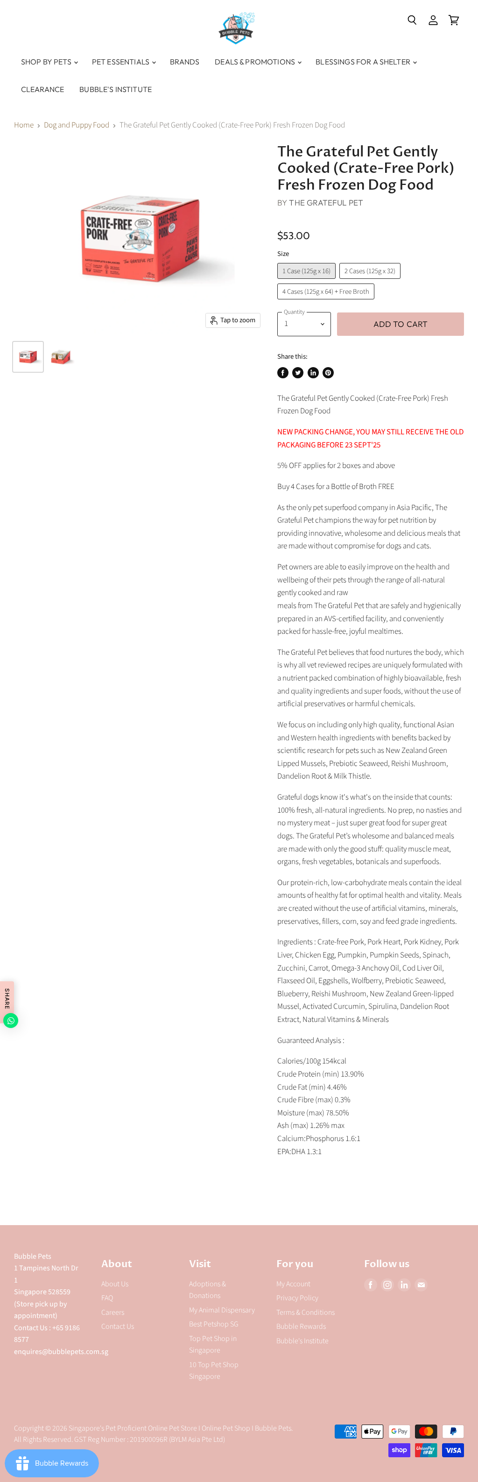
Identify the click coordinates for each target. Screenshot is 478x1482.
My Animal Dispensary (222, 1310)
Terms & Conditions (305, 1312)
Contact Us (117, 1326)
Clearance (42, 89)
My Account (293, 1284)
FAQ (107, 1298)
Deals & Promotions (255, 61)
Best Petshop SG (214, 1324)
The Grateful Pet (326, 202)
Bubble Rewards (301, 1326)
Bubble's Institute (115, 89)
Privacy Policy (297, 1298)
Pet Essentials (121, 61)
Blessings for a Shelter (364, 61)
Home (24, 125)
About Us (114, 1284)
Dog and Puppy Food (76, 125)
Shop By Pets (47, 61)
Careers (112, 1312)
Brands (184, 61)
